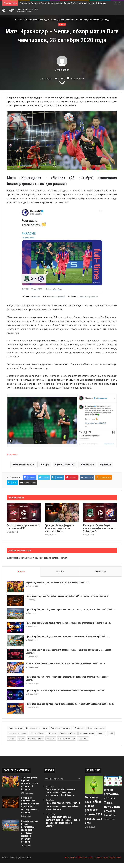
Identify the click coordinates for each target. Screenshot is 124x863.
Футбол (106, 464)
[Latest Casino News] (23, 10)
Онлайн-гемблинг (68, 733)
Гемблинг (79, 728)
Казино (52, 733)
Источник (12, 454)
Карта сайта (71, 857)
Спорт (28, 20)
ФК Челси (88, 464)
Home (19, 20)
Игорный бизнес (38, 733)
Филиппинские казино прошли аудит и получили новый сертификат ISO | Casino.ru (65, 663)
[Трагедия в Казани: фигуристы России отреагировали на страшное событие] (62, 513)
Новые (21, 571)
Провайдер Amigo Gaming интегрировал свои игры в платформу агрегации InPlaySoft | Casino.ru (71, 609)
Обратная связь (85, 857)
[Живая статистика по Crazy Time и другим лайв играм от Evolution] (113, 781)
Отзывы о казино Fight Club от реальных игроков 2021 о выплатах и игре (93, 810)
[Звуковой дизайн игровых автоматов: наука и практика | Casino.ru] (15, 586)
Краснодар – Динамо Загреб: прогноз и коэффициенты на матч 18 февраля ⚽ (99, 528)
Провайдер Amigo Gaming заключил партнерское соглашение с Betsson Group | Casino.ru (67, 636)
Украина (50, 738)
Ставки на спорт (35, 738)
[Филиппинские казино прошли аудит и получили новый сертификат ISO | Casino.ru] (15, 667)
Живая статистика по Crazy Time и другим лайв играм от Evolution (112, 802)
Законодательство (96, 728)
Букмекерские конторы (36, 728)
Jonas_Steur (62, 69)
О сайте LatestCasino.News (108, 857)
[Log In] (3, 11)
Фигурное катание (67, 738)
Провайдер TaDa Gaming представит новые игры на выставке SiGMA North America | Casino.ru (70, 704)
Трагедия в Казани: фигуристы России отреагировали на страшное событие (59, 528)
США (111, 733)
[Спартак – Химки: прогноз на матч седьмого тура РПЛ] (24, 513)
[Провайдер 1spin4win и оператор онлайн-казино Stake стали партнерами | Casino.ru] (15, 694)
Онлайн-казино (87, 733)
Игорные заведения (17, 733)
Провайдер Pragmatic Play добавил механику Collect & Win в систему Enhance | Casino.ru (67, 596)
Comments (100, 571)
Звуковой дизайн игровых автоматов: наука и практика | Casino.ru (57, 582)
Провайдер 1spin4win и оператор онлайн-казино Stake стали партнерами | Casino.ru (65, 690)
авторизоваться (59, 558)
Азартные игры (15, 728)
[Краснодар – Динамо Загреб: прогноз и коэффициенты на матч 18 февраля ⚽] (100, 513)
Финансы (83, 738)
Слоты (11, 738)
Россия (101, 733)
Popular (60, 571)
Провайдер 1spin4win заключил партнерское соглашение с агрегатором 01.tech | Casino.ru (68, 623)
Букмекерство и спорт (61, 728)
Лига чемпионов (24, 464)
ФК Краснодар (65, 464)
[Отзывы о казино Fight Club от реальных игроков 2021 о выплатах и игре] (94, 785)
